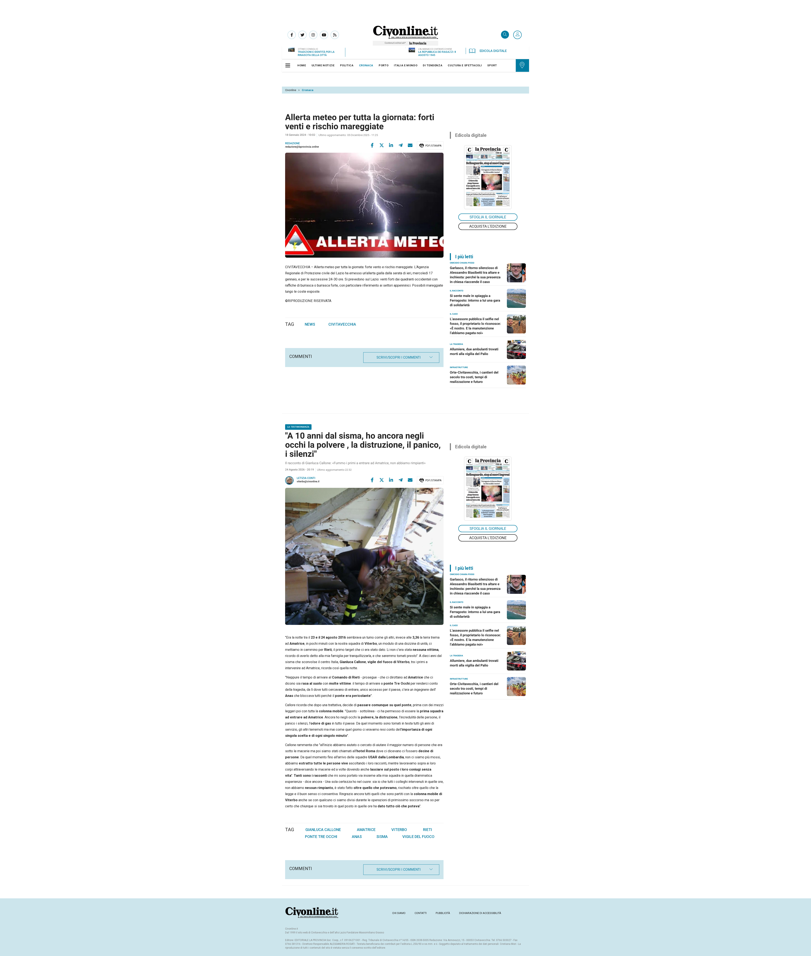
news (310, 324)
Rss (335, 35)
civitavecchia (342, 324)
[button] (517, 35)
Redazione (292, 143)
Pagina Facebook (291, 35)
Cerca (505, 35)
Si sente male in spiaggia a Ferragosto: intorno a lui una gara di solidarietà (475, 300)
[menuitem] (302, 65)
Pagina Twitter (302, 35)
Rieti (427, 829)
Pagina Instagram (313, 35)
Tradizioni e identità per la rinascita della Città (316, 53)
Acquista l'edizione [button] (488, 226)
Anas (357, 836)
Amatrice (366, 829)
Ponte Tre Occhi (321, 836)
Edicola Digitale (493, 51)
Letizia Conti (306, 478)
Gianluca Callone (323, 829)
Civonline (290, 90)
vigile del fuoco (418, 836)
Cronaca (307, 90)
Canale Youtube (324, 35)
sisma (382, 836)
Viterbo (399, 829)
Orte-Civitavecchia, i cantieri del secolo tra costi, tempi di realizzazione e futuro (474, 377)
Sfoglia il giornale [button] (487, 217)
